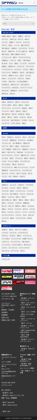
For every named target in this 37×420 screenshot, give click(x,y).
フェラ (22, 194)
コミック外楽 (6, 362)
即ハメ (4, 206)
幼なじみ (5, 90)
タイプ (5, 98)
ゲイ (33, 155)
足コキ (25, 209)
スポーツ (31, 137)
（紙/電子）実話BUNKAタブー (25, 360)
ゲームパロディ (25, 161)
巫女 (22, 251)
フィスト (30, 191)
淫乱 (12, 111)
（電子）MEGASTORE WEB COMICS (27, 331)
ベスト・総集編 (6, 149)
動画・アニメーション (21, 167)
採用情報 (4, 315)
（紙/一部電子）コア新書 (27, 372)
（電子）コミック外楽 (27, 312)
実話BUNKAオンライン (8, 377)
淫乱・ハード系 (21, 173)
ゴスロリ (5, 235)
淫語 (19, 188)
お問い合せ (5, 317)
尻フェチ (5, 173)
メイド (4, 42)
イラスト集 (6, 255)
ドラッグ (32, 212)
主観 (16, 63)
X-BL (24, 137)
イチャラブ (30, 66)
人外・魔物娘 (17, 143)
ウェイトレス (6, 72)
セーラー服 (6, 239)
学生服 (4, 230)
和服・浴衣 (25, 242)
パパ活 (4, 81)
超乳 (17, 102)
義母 (14, 36)
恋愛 (14, 164)
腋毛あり (10, 102)
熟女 (22, 72)
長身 (4, 102)
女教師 (14, 48)
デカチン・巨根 (6, 105)
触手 (24, 197)
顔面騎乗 (26, 203)
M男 (4, 78)
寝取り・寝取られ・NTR (18, 54)
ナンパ (4, 176)
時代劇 (15, 176)
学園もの (11, 51)
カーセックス (12, 78)
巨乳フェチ (11, 152)
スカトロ (10, 203)
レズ (4, 161)
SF (10, 176)
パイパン (5, 111)
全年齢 (5, 128)
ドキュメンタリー (15, 170)
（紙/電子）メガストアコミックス (27, 327)
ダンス (16, 155)
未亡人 (27, 36)
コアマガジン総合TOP (9, 296)
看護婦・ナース (13, 75)
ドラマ (12, 173)
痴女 (27, 39)
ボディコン (5, 251)
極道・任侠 (5, 54)
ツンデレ (26, 42)
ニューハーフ (16, 108)
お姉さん (13, 39)
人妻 (27, 105)
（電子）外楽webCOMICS (24, 336)
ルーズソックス (16, 239)
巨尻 (25, 111)
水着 (11, 230)
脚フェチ (21, 164)
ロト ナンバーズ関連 (27, 368)
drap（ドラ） (6, 369)
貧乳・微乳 (6, 114)
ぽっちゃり (5, 120)
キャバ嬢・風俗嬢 (22, 81)
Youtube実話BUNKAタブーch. (8, 372)
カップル (17, 69)
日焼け (18, 111)
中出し (31, 215)
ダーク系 (5, 158)
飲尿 (12, 191)
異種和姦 (13, 140)
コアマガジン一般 (7, 299)
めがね (12, 235)
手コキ (10, 209)
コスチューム (7, 226)
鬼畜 (4, 209)
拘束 (30, 218)
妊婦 (31, 108)
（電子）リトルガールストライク (27, 320)
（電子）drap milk (7, 402)
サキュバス (25, 102)
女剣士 (12, 93)
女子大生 (15, 87)
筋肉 (4, 117)
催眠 (15, 200)
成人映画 (30, 140)
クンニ (24, 212)
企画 (17, 146)
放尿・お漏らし (6, 200)
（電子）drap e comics (9, 405)
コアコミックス (6, 385)
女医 (22, 75)
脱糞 (24, 206)
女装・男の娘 (15, 120)
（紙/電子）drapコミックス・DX (12, 395)
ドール (31, 48)
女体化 (22, 176)
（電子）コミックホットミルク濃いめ (27, 303)
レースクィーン (6, 57)
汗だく (17, 212)
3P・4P (5, 188)
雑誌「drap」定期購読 (9, 398)
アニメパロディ (27, 170)
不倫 (28, 78)
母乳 (32, 200)
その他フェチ (25, 146)
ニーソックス (6, 245)
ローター (5, 218)
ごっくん (13, 185)
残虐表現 (5, 170)
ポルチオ (18, 203)
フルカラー (6, 259)
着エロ (32, 158)
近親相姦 (13, 90)
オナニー (5, 194)
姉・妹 (4, 63)
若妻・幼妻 (26, 60)
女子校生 (5, 84)
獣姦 (15, 57)
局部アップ (16, 149)
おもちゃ (30, 194)
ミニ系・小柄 (15, 123)
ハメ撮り (21, 185)
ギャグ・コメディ (7, 155)
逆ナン (20, 39)
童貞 (21, 105)
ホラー (32, 149)
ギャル (18, 42)
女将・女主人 (25, 84)
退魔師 (20, 36)
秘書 (32, 69)
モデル (4, 45)
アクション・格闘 (13, 161)
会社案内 (4, 312)
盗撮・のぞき (25, 45)
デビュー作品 (6, 164)
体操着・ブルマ (28, 239)
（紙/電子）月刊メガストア (27, 350)
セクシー (5, 146)
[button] (34, 3)
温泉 (10, 45)
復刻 (12, 146)
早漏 (24, 123)
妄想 (12, 158)
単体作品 (20, 152)
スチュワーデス (23, 90)
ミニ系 (24, 120)
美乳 (9, 117)
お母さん (12, 81)
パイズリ (5, 191)
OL (11, 63)
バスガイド (20, 66)
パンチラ (5, 140)
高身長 (24, 108)
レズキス (10, 212)
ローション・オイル (8, 215)
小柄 (16, 117)
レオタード (5, 242)
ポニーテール (6, 108)
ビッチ (28, 75)
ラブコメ (18, 209)
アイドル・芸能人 (21, 51)
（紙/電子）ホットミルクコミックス (27, 340)
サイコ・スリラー (7, 167)
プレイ (5, 181)
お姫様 (11, 42)
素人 (30, 173)
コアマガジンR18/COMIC (6, 304)
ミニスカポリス (23, 233)
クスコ (32, 209)
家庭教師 (15, 72)
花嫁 (19, 60)
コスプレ (13, 233)
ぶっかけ (11, 197)
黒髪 (28, 114)
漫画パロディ (25, 155)
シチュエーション (8, 32)
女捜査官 (5, 60)
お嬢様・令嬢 (6, 36)
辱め (4, 221)
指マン (11, 206)
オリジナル (21, 140)
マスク (4, 248)
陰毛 (15, 105)
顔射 (4, 203)
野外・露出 (6, 48)
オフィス (5, 39)
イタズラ (31, 63)
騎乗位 (17, 206)
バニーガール (13, 248)
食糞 (27, 200)
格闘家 (4, 66)
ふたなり (23, 117)
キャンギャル (6, 87)
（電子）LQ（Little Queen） (26, 315)
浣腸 (21, 200)
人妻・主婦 (30, 72)
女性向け (10, 137)
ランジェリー (27, 235)
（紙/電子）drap (7, 393)
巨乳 (14, 114)
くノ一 (16, 45)
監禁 (18, 197)
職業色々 (12, 66)
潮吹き (25, 188)
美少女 (21, 114)
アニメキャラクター (24, 57)
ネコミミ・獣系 (17, 245)
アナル (18, 215)
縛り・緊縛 (14, 194)
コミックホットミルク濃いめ (9, 365)
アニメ (32, 167)
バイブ (12, 188)
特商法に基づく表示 (8, 320)
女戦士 (31, 51)
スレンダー (5, 123)
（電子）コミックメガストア (27, 308)
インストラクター (7, 69)
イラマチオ (29, 185)
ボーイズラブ (29, 152)
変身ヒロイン (15, 84)
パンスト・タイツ (24, 248)
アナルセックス (21, 218)
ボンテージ (14, 251)
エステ (4, 75)
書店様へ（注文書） (8, 310)
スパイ (31, 120)
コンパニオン (23, 48)
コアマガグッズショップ (9, 358)
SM (3, 137)
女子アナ (21, 78)
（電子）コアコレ (26, 323)
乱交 (4, 51)
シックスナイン (20, 191)
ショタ (25, 69)
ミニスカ (5, 233)
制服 (19, 235)
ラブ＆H (31, 206)
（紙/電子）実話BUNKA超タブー (25, 364)
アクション (18, 158)
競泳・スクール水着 (21, 230)
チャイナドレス (15, 242)
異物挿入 (5, 185)
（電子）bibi (5, 411)
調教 (12, 218)
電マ (4, 212)
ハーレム (23, 63)
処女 (29, 117)
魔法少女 (5, 93)
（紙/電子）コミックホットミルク (27, 299)
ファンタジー (6, 143)
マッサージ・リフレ (26, 87)
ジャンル (5, 133)
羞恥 (4, 197)
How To (18, 137)
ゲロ (24, 215)
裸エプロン (27, 245)
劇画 (26, 158)
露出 (4, 152)
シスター (13, 60)
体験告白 (25, 149)
